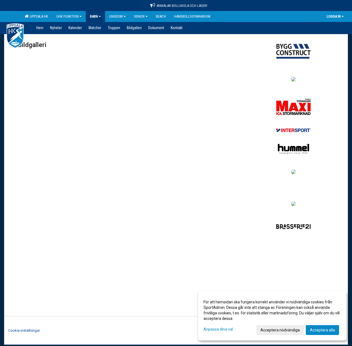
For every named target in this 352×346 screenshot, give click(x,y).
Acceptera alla (322, 330)
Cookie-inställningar (24, 330)
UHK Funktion (67, 16)
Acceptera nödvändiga (280, 330)
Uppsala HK (38, 16)
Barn (94, 16)
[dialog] (272, 315)
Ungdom (116, 16)
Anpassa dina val (218, 329)
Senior (139, 16)
